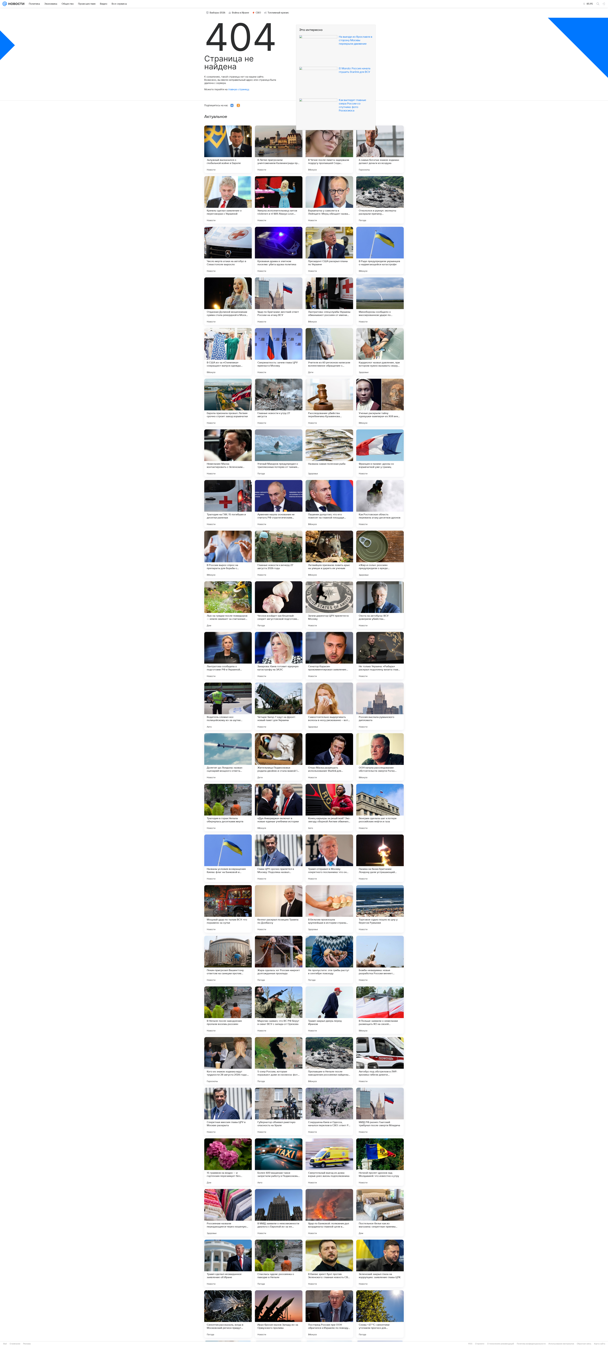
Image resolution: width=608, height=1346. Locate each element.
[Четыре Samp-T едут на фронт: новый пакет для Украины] (278, 706)
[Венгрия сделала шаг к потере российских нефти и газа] (380, 807)
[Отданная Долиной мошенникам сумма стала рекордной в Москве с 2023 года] (228, 301)
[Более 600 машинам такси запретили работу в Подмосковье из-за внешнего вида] (278, 1162)
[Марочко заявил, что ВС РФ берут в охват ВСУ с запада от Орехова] (278, 1010)
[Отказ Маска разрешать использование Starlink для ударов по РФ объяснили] (329, 757)
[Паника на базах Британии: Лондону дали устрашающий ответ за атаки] (380, 858)
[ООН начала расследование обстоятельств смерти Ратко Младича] (380, 757)
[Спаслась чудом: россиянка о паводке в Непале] (278, 1263)
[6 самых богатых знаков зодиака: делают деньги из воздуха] (380, 149)
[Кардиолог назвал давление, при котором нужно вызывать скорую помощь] (380, 352)
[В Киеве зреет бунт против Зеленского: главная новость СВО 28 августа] (329, 1263)
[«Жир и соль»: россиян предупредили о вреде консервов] (380, 554)
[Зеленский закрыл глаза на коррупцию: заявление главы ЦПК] (380, 1263)
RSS (470, 1344)
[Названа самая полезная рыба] (329, 453)
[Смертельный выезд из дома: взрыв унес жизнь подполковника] (329, 1162)
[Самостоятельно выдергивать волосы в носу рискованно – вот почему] (329, 706)
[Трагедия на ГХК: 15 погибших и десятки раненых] (228, 503)
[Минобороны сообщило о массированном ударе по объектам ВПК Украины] (380, 301)
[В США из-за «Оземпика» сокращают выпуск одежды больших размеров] (228, 352)
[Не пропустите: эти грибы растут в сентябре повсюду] (329, 959)
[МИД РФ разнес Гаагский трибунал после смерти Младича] (380, 1111)
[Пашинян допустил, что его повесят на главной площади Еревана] (329, 503)
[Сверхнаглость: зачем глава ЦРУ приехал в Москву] (278, 352)
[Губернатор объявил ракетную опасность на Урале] (278, 1111)
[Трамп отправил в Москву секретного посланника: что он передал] (329, 858)
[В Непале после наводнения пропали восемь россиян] (228, 1010)
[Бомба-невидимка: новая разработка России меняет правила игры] (380, 959)
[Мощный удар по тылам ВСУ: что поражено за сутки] (228, 909)
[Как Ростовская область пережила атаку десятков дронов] (380, 503)
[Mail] (5, 4)
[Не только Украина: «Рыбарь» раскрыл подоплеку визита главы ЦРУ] (380, 655)
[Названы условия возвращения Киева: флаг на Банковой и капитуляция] (228, 858)
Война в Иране (240, 12)
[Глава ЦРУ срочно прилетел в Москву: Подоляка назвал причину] (278, 858)
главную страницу (238, 89)
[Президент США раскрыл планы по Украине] (329, 250)
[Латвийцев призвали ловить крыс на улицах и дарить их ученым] (329, 554)
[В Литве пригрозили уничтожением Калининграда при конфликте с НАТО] (278, 149)
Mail (5, 1344)
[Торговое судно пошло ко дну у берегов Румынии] (380, 909)
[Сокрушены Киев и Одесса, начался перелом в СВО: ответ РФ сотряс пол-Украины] (329, 1111)
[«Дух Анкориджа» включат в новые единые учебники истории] (278, 807)
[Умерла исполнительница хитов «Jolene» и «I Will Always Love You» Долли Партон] (278, 200)
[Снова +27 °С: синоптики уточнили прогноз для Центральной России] (380, 1314)
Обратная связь (584, 1344)
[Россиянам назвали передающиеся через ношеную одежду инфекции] (228, 1212)
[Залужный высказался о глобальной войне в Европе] (228, 149)
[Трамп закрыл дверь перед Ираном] (329, 1010)
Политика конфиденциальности (531, 1344)
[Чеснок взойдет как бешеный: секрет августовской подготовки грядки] (278, 605)
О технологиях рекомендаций (500, 1344)
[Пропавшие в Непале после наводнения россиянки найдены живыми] (329, 1061)
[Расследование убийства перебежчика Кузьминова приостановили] (329, 402)
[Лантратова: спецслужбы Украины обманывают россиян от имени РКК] (329, 301)
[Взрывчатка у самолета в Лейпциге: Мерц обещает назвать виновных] (329, 200)
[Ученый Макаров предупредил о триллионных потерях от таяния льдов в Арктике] (278, 453)
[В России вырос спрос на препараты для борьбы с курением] (228, 554)
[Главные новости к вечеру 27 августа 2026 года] (278, 554)
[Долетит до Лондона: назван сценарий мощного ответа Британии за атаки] (228, 757)
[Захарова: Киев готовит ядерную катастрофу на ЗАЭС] (278, 655)
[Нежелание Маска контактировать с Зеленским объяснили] (228, 453)
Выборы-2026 (217, 12)
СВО (258, 12)
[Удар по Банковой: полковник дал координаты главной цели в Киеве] (329, 1212)
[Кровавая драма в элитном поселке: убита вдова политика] (278, 250)
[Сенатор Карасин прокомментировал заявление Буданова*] (329, 655)
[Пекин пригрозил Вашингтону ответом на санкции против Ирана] (228, 959)
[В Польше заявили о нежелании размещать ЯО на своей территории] (380, 1010)
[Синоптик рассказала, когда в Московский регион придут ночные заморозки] (228, 1314)
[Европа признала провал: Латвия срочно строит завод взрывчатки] (228, 402)
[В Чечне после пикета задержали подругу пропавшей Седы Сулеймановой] (329, 149)
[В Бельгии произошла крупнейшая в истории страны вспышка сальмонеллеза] (329, 909)
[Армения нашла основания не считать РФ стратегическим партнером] (278, 503)
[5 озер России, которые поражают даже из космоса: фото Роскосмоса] (278, 1061)
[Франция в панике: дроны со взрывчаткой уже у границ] (380, 453)
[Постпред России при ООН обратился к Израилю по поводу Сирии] (329, 1314)
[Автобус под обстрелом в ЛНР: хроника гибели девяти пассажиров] (380, 1061)
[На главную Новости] (15, 4)
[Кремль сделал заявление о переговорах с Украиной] (228, 200)
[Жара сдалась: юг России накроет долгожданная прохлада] (278, 959)
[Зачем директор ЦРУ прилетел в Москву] (329, 605)
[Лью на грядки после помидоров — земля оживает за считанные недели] (228, 605)
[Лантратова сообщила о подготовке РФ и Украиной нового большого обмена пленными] (228, 655)
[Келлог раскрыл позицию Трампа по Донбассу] (278, 909)
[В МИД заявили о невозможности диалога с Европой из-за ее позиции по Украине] (278, 1212)
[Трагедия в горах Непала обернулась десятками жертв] (228, 807)
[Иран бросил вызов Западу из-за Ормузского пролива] (278, 1314)
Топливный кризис (278, 12)
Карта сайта (599, 1344)
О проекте (479, 1344)
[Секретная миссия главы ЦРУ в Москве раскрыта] (228, 1111)
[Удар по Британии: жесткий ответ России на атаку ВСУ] (278, 301)
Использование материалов (561, 1344)
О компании (15, 1344)
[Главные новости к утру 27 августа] (278, 402)
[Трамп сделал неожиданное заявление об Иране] (228, 1263)
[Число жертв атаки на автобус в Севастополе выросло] (228, 250)
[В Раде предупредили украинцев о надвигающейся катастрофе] (380, 250)
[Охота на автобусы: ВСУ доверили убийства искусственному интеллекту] (380, 605)
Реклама (27, 1344)
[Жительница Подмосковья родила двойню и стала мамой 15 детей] (278, 757)
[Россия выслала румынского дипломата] (380, 706)
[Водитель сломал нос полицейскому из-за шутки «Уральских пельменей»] (228, 706)
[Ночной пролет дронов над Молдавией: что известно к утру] (380, 1162)
